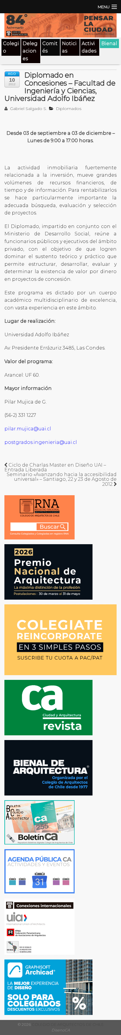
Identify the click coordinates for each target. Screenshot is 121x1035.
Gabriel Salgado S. (28, 108)
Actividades (89, 47)
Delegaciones (30, 51)
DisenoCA (60, 1030)
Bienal (109, 43)
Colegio (11, 47)
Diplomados (68, 108)
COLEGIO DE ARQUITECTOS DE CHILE (67, 1024)
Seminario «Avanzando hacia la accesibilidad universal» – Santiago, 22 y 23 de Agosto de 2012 (62, 479)
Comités (50, 47)
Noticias (69, 47)
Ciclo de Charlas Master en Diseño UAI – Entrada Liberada (55, 467)
